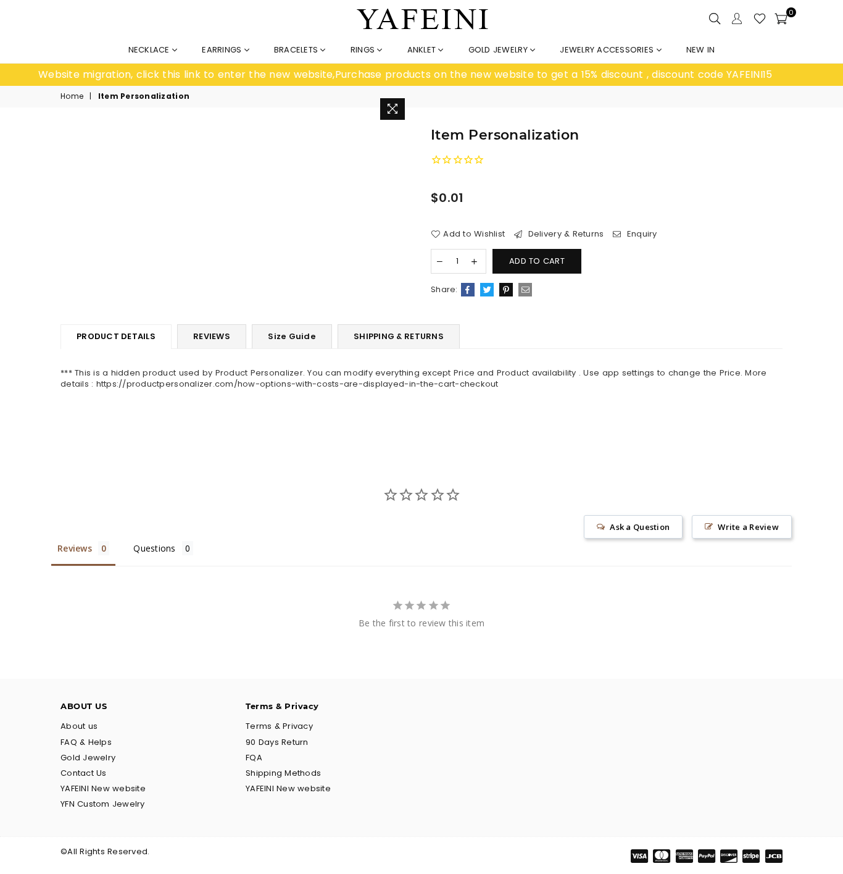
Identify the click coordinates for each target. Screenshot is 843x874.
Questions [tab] (154, 548)
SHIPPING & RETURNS (399, 336)
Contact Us (83, 773)
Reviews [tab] (74, 548)
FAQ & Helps (86, 742)
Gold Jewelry (499, 50)
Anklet (423, 50)
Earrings (223, 50)
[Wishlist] (760, 18)
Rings (364, 50)
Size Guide (292, 336)
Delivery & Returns (564, 234)
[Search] (714, 18)
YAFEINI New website (103, 788)
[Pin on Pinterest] (506, 289)
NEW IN (700, 50)
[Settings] (737, 18)
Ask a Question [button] (640, 526)
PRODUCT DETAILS (116, 336)
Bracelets (297, 50)
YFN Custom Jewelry (102, 804)
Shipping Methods (283, 773)
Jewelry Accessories (608, 50)
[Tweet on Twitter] (487, 289)
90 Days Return (277, 742)
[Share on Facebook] (468, 289)
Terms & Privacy (279, 726)
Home (71, 96)
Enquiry (641, 234)
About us (79, 726)
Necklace (150, 50)
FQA (254, 757)
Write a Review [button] (748, 526)
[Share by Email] (525, 289)
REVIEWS (211, 336)
